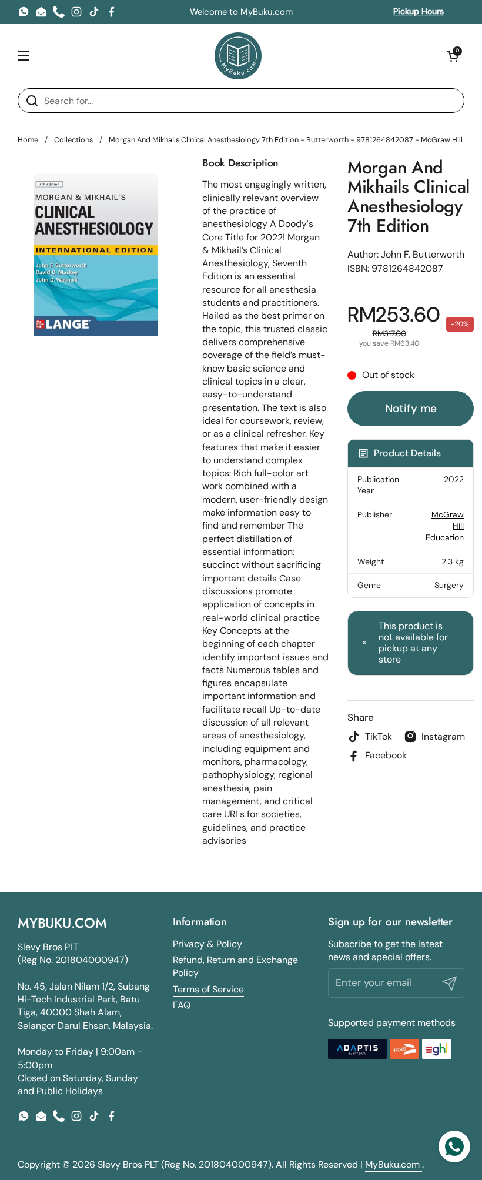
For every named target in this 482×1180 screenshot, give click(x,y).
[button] (452, 56)
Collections (73, 140)
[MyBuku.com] (238, 55)
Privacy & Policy (207, 944)
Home (28, 140)
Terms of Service (208, 989)
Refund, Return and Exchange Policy (235, 966)
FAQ (181, 1005)
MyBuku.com (393, 1164)
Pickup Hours (418, 11)
